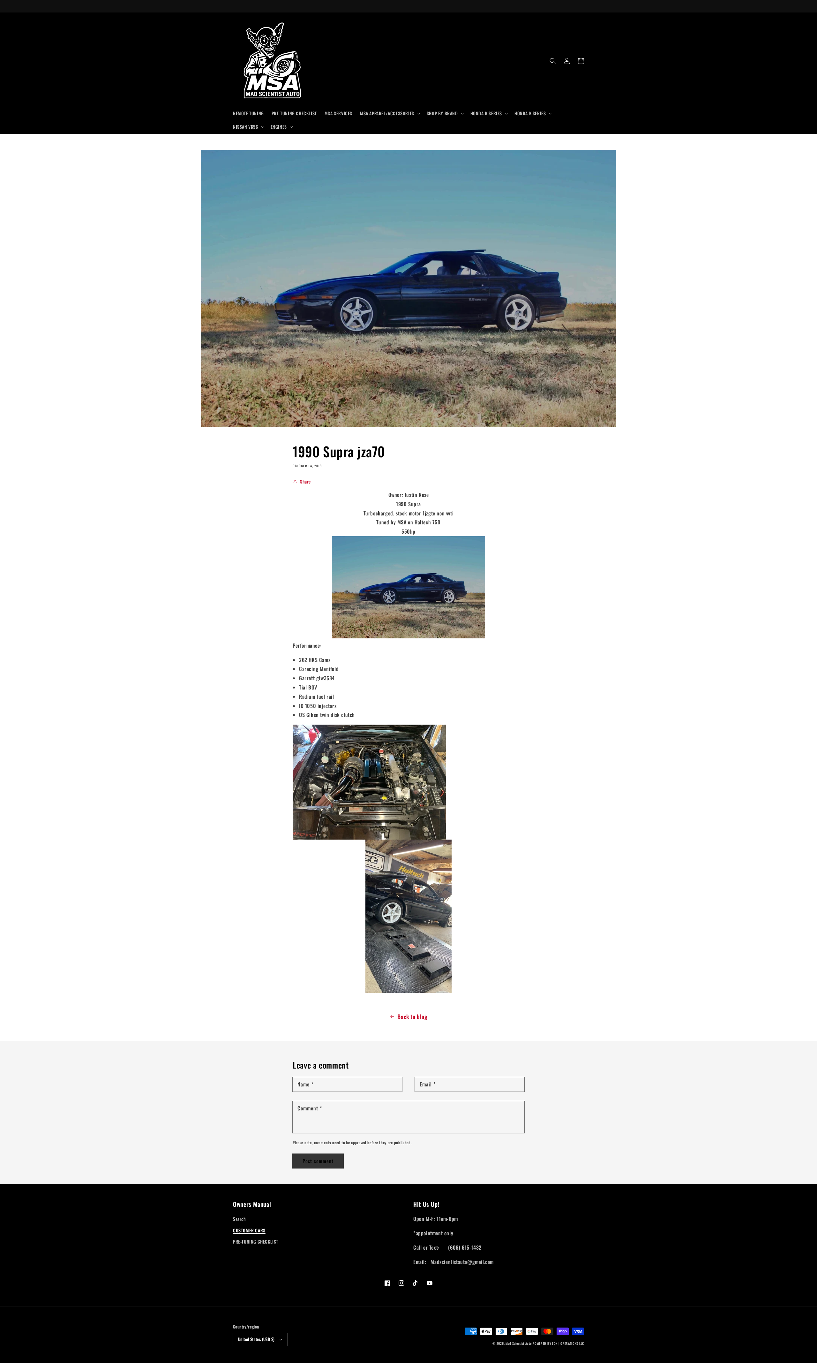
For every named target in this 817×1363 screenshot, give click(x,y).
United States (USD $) (256, 1339)
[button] (389, 113)
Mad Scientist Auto (519, 1343)
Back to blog (412, 1016)
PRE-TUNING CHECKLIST (255, 1241)
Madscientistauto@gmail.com (462, 1262)
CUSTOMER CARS (249, 1230)
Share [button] (305, 481)
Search (239, 1218)
